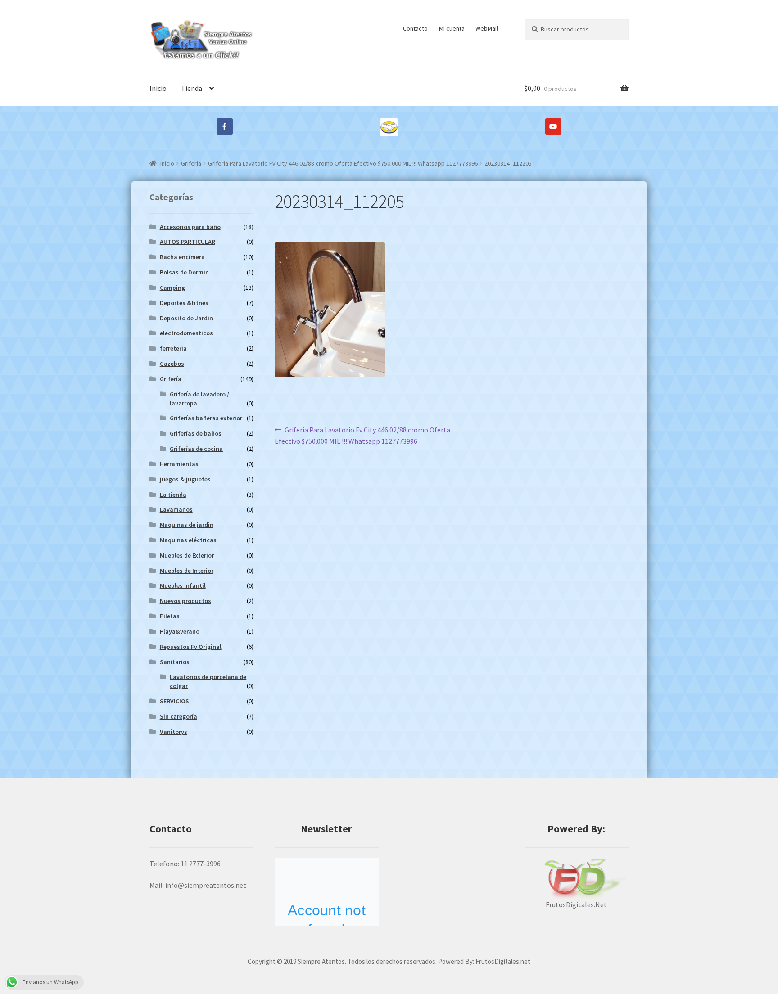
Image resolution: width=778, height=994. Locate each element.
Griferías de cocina (196, 449)
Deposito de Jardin (186, 318)
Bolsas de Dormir (184, 272)
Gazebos (172, 364)
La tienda (173, 494)
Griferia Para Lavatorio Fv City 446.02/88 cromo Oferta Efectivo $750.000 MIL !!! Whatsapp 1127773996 (343, 163)
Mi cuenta (452, 28)
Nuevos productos (185, 601)
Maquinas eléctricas (188, 540)
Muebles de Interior (186, 571)
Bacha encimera (182, 257)
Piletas (170, 616)
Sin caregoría (178, 716)
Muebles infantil (183, 585)
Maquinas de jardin (186, 525)
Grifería (191, 163)
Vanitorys (173, 732)
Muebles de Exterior (187, 555)
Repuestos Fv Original (191, 647)
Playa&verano (179, 631)
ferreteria (173, 348)
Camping (172, 287)
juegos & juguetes (185, 479)
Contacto (415, 28)
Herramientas (179, 464)
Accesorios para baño (190, 227)
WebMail (486, 28)
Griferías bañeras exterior (206, 418)
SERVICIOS (174, 701)
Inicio (158, 88)
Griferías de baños (196, 433)
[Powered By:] (577, 878)
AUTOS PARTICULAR (187, 242)
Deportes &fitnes (184, 303)
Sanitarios (175, 662)
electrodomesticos (186, 333)
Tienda (191, 88)
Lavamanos (176, 509)
